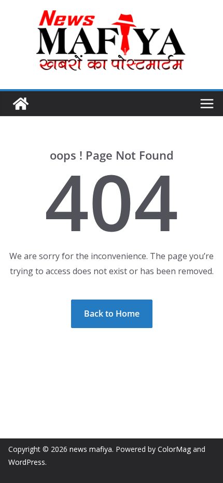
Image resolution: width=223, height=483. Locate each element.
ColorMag (174, 449)
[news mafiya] (20, 103)
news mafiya (90, 449)
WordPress (26, 462)
